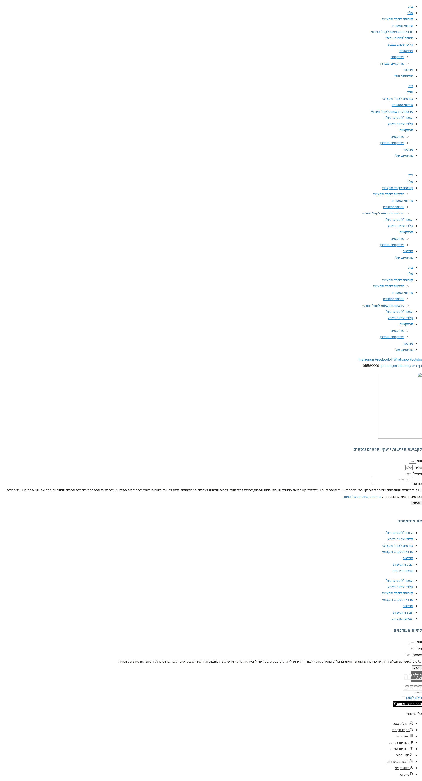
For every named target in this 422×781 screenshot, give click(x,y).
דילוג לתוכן (414, 697)
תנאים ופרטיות (402, 571)
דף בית (417, 366)
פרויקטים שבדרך (392, 63)
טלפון (417, 467)
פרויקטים (406, 51)
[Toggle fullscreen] (411, 686)
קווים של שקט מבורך (395, 366)
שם (419, 461)
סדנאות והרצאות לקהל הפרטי (392, 32)
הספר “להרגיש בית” (399, 38)
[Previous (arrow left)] (420, 692)
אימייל (417, 473)
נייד (419, 648)
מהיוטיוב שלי (404, 76)
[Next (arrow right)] (416, 692)
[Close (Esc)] (420, 686)
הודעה (417, 484)
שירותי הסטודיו (402, 25)
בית (410, 6)
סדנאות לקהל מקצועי (388, 194)
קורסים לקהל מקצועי (397, 19)
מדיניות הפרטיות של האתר (362, 496)
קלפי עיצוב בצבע (400, 44)
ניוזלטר (408, 70)
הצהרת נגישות (403, 564)
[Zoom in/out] (407, 686)
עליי (410, 13)
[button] (407, 704)
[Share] (416, 686)
